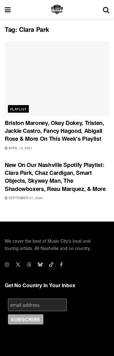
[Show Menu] (8, 9)
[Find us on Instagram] (7, 264)
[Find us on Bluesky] (40, 264)
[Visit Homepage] (57, 9)
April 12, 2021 (20, 148)
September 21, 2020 (25, 198)
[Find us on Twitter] (18, 264)
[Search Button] (106, 9)
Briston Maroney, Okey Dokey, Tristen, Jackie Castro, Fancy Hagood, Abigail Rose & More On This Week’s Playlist (54, 131)
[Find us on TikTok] (51, 264)
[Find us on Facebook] (61, 264)
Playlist (18, 108)
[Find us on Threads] (29, 264)
